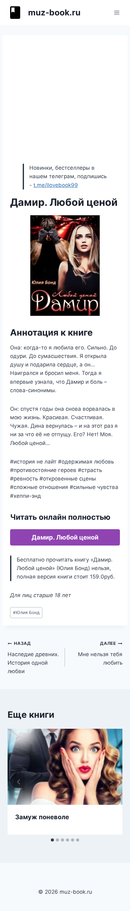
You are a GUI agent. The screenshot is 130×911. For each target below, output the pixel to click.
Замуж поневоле (42, 817)
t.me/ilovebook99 (55, 185)
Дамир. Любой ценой (65, 537)
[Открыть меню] (116, 12)
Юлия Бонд (26, 612)
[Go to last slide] (19, 781)
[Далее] (111, 781)
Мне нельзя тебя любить (100, 653)
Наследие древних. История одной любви (33, 657)
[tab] (52, 840)
